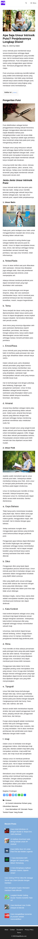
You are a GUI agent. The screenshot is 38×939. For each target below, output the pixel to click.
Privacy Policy (29, 929)
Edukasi (8, 800)
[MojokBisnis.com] (3, 3)
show (14, 92)
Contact (12, 929)
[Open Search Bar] (26, 3)
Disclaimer (20, 929)
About (6, 929)
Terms (19, 932)
